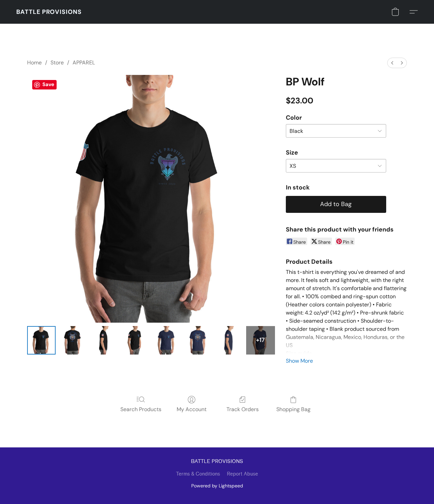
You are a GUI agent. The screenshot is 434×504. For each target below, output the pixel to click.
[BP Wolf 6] (229, 340)
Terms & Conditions (198, 474)
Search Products (140, 409)
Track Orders (242, 409)
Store (57, 62)
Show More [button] (299, 360)
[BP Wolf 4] (166, 340)
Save (48, 84)
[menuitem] (392, 63)
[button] (49, 11)
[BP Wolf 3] (135, 340)
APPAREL (84, 62)
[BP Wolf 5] (198, 340)
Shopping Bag (293, 409)
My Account (191, 409)
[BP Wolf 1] (72, 340)
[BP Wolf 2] (104, 340)
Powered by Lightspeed (217, 486)
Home (34, 62)
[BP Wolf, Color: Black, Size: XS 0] (41, 340)
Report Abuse (242, 474)
